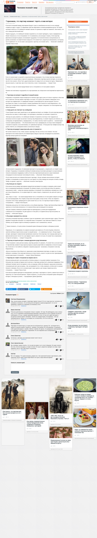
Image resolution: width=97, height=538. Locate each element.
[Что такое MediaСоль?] (94, 1)
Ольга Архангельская (17, 343)
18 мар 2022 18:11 (15, 359)
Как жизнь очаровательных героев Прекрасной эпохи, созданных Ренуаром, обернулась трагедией (36, 424)
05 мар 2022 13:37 (15, 350)
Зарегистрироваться (82, 2)
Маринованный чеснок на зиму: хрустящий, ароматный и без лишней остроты (61, 441)
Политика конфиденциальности (76, 53)
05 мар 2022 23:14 (15, 319)
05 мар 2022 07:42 (15, 339)
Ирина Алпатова (15, 309)
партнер (18, 284)
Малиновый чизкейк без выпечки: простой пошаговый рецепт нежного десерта (84, 488)
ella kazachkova (15, 323)
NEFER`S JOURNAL (79, 466)
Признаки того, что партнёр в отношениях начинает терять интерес (77, 73)
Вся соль (6, 16)
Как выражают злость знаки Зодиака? (78, 29)
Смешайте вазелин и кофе (59, 505)
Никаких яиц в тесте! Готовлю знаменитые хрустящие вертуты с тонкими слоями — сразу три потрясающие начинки (36, 501)
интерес (11, 284)
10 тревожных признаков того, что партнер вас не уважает (78, 101)
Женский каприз (71, 252)
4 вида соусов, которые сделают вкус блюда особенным (77, 33)
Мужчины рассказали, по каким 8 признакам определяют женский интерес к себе (78, 127)
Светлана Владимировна (18, 299)
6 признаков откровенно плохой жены (78, 207)
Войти (90, 2)
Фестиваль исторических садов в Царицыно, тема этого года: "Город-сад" (85, 459)
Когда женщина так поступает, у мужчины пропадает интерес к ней (78, 327)
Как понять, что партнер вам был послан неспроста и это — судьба (12, 413)
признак (25, 284)
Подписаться (78, 21)
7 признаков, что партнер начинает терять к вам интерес (34, 16)
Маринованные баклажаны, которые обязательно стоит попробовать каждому (36, 528)
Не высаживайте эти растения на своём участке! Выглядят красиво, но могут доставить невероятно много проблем (12, 466)
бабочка (33, 284)
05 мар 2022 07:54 (15, 306)
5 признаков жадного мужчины (78, 271)
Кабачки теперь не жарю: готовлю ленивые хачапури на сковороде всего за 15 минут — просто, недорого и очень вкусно (84, 397)
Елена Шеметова (16, 335)
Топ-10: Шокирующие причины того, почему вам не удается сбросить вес (77, 42)
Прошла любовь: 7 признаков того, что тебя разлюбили (77, 282)
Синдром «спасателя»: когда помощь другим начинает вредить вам (77, 313)
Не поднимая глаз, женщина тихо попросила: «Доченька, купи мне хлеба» (36, 473)
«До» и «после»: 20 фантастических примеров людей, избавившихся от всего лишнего (77, 38)
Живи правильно (71, 289)
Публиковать (15, 372)
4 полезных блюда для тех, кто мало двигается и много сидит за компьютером (77, 47)
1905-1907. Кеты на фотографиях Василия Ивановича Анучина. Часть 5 (60, 417)
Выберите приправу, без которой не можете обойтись (12, 507)
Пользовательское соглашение (76, 51)
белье (39, 284)
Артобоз (52, 424)
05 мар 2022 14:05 (15, 332)
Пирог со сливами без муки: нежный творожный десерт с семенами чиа (84, 431)
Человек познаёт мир (27, 7)
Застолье (77, 406)
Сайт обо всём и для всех (73, 107)
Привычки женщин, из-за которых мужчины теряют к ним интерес (77, 245)
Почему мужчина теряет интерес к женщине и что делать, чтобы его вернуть (76, 157)
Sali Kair (13, 353)
